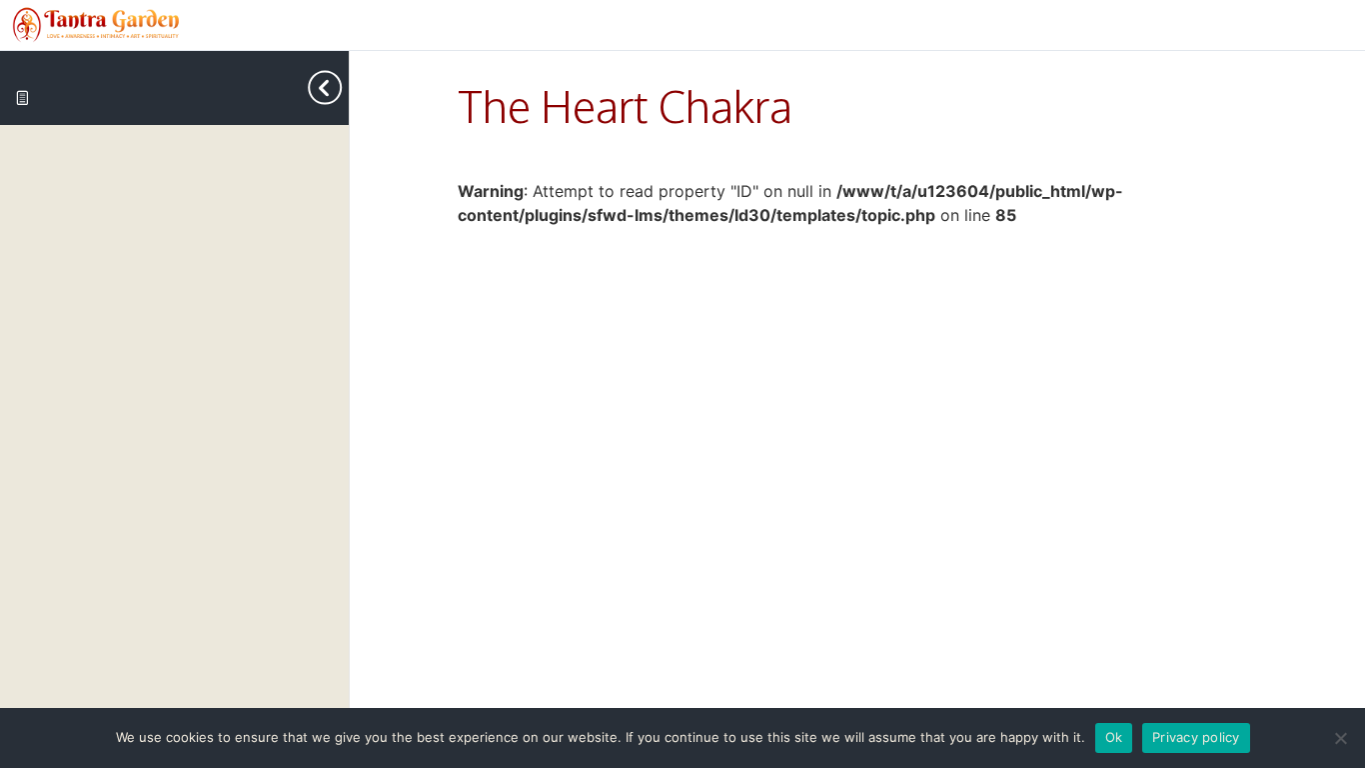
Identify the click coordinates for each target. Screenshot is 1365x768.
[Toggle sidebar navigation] (333, 87)
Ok (1114, 737)
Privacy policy (1196, 737)
